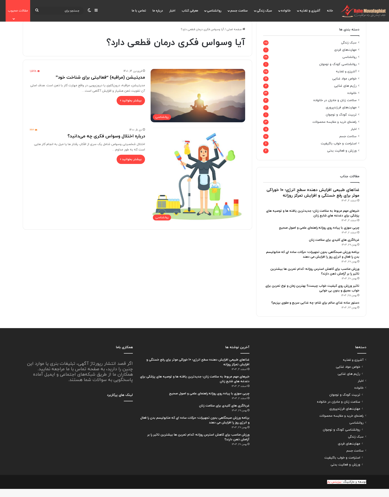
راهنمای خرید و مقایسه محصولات (334, 122)
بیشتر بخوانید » (131, 100)
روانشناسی (214, 11)
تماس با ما (139, 11)
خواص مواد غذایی (344, 78)
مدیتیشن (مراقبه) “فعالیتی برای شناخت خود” (100, 77)
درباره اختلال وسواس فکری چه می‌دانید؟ (106, 136)
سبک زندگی (264, 11)
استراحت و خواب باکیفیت (339, 143)
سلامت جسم (239, 11)
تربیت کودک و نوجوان (341, 114)
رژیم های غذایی (345, 86)
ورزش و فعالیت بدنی (342, 150)
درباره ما (157, 11)
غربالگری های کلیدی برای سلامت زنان (334, 240)
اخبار (172, 11)
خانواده (286, 11)
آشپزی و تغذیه (310, 11)
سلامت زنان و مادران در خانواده (335, 100)
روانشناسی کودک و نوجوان (338, 64)
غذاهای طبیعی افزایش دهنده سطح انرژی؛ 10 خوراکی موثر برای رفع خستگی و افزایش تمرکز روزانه (313, 192)
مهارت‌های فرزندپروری (341, 107)
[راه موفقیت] (363, 11)
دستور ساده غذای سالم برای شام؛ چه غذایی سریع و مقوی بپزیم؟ (315, 303)
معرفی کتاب (190, 11)
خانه (330, 11)
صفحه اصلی (234, 29)
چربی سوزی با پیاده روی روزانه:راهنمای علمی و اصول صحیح (319, 228)
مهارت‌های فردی (345, 50)
